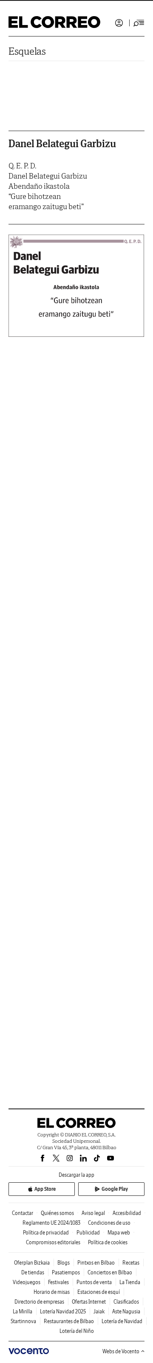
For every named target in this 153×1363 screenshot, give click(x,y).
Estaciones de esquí (98, 1292)
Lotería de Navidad (122, 1321)
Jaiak (99, 1311)
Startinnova (23, 1321)
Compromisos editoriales (53, 1242)
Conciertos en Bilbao (110, 1272)
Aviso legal (93, 1213)
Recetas (130, 1262)
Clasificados (126, 1302)
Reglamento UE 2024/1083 (51, 1223)
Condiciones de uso (109, 1223)
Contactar (22, 1213)
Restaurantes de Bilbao (69, 1321)
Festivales (58, 1282)
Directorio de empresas (39, 1302)
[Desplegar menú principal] (138, 23)
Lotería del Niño (77, 1331)
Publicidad (88, 1232)
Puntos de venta (94, 1282)
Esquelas (27, 51)
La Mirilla (22, 1311)
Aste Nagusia (126, 1311)
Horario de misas (52, 1292)
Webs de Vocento (120, 1351)
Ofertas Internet (89, 1302)
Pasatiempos (66, 1272)
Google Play (115, 1189)
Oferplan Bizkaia (32, 1262)
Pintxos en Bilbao (96, 1262)
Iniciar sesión (119, 23)
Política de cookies (108, 1242)
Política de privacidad (46, 1232)
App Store (45, 1189)
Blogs (63, 1262)
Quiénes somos (57, 1213)
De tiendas (32, 1272)
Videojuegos (26, 1282)
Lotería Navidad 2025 (63, 1311)
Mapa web (119, 1232)
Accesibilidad (127, 1213)
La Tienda (129, 1282)
